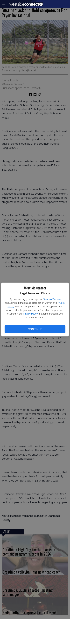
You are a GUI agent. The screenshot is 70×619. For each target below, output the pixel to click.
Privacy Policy (30, 313)
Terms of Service (52, 299)
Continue (35, 329)
